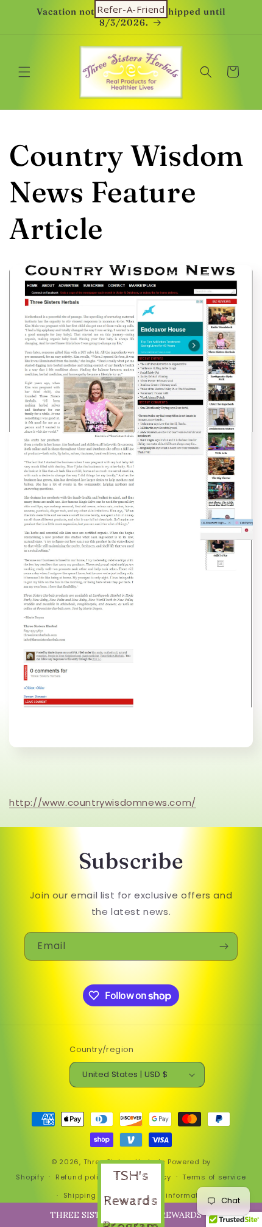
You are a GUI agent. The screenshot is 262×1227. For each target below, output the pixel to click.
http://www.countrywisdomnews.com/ (102, 802)
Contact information (171, 1195)
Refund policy (81, 1177)
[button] (24, 72)
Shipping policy (92, 1195)
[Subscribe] (223, 946)
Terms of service (214, 1177)
